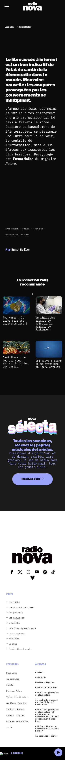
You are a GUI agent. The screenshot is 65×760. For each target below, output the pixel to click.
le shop (13, 644)
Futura (25, 228)
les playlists (16, 618)
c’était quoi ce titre (21, 607)
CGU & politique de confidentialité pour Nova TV (47, 728)
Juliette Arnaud (15, 709)
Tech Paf (38, 228)
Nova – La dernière (45, 687)
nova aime (14, 639)
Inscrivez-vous (30, 478)
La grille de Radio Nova (22, 628)
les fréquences (17, 633)
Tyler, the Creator (16, 697)
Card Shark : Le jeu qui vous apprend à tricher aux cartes (16, 362)
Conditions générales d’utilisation (47, 693)
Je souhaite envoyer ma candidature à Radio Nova (46, 702)
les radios (14, 602)
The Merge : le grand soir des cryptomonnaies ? (15, 320)
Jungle (9, 685)
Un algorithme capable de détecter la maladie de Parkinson (46, 323)
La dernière (12, 678)
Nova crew (40, 677)
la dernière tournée (20, 649)
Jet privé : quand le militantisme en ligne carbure (49, 363)
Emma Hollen (11, 228)
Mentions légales (44, 682)
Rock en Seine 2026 (16, 721)
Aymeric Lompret (15, 715)
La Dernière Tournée (46, 736)
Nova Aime (11, 672)
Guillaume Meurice (16, 703)
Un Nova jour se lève (17, 234)
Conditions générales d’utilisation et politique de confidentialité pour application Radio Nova (47, 715)
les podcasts (16, 612)
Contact (39, 672)
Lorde (9, 727)
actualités (14, 623)
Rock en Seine (14, 691)
